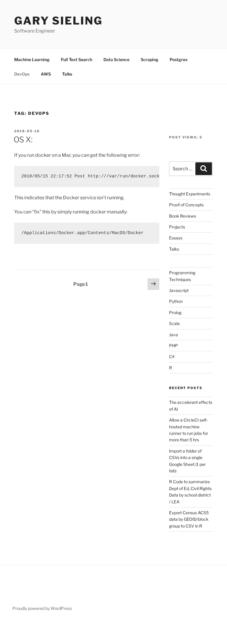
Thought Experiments (189, 193)
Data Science (116, 59)
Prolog (175, 312)
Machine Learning (32, 59)
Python (176, 301)
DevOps (22, 73)
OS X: (23, 139)
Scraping (149, 59)
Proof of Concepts (186, 204)
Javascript (179, 290)
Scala (174, 323)
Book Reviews (182, 215)
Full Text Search (76, 59)
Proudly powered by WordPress (42, 608)
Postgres (178, 59)
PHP (173, 345)
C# (171, 356)
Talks (67, 73)
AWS (46, 73)
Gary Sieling (58, 20)
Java (173, 334)
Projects (177, 226)
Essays (175, 237)
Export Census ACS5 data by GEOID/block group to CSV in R (189, 519)
